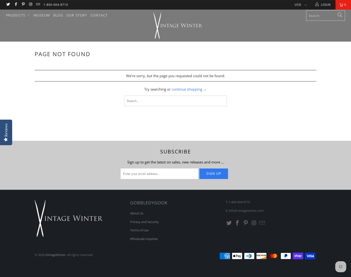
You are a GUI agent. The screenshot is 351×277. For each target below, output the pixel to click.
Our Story (76, 15)
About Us (136, 213)
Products (16, 15)
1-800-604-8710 (55, 5)
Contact (99, 15)
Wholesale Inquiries (144, 239)
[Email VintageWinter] (38, 5)
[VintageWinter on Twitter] (8, 5)
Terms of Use (139, 230)
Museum (42, 15)
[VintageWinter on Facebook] (15, 5)
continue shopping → (189, 89)
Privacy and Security (144, 222)
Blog (58, 15)
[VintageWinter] (177, 26)
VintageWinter (55, 255)
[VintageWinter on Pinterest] (23, 5)
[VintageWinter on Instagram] (30, 5)
